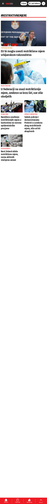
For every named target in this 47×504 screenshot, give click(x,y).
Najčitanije (29, 502)
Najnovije (17, 502)
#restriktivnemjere (14, 15)
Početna (6, 502)
